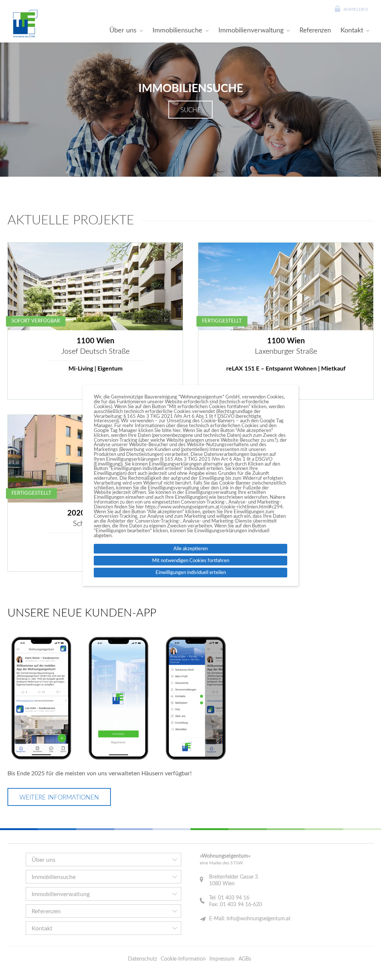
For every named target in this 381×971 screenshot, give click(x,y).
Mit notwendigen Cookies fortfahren (190, 560)
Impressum (222, 959)
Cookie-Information (183, 959)
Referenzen (315, 30)
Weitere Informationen (59, 797)
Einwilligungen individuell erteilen (191, 572)
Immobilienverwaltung (251, 30)
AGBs (244, 959)
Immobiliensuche (177, 30)
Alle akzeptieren (190, 548)
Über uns (123, 30)
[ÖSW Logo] (24, 23)
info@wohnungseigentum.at (259, 918)
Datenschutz (142, 959)
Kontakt (351, 30)
